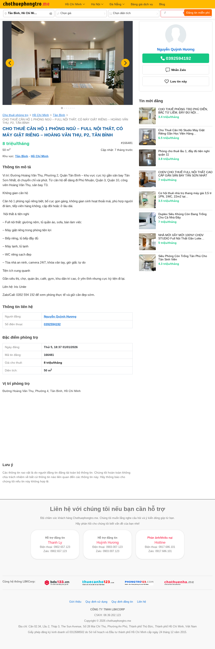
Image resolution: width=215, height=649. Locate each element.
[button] (125, 63)
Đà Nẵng (115, 4)
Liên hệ (141, 601)
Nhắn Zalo (178, 70)
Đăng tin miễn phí (198, 12)
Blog (162, 4)
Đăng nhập (173, 12)
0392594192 (52, 324)
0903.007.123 (114, 547)
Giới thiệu (75, 601)
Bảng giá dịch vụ (142, 4)
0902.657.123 (62, 547)
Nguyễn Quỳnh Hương (60, 316)
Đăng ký (158, 12)
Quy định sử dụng (96, 601)
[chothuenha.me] (179, 582)
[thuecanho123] (98, 582)
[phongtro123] (139, 582)
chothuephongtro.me (26, 4)
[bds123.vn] (57, 582)
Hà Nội (95, 4)
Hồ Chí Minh (73, 4)
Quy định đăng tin (122, 601)
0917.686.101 (167, 547)
